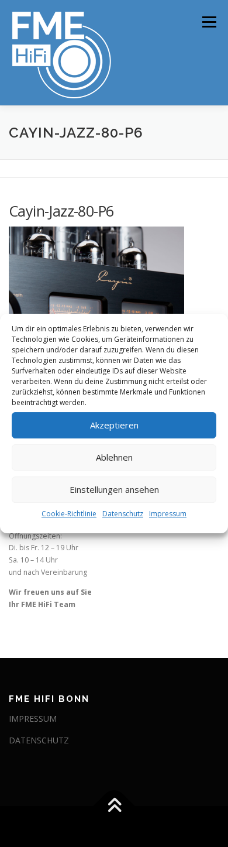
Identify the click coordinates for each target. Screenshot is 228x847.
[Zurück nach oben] (114, 806)
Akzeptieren (114, 425)
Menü (208, 22)
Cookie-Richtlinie (69, 514)
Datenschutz (122, 514)
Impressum (167, 514)
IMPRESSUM (33, 718)
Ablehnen (114, 457)
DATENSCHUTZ (39, 740)
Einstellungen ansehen (114, 489)
